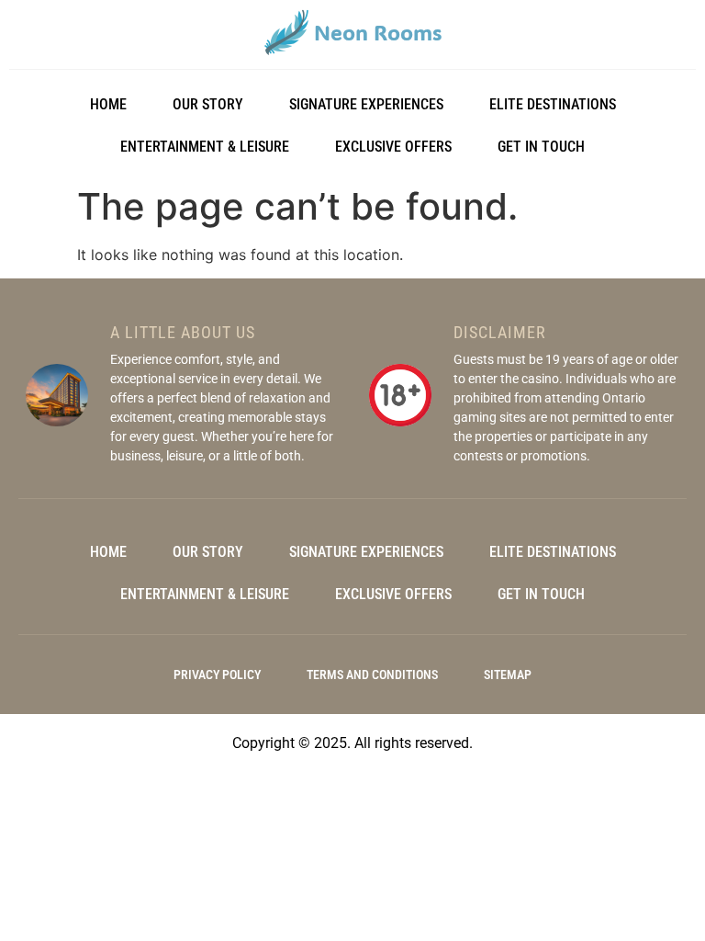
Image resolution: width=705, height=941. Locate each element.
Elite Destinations (552, 104)
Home (108, 104)
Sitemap (508, 674)
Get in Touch (541, 146)
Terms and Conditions (372, 674)
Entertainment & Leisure (204, 146)
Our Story (208, 104)
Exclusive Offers (393, 146)
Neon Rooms (378, 32)
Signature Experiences (366, 104)
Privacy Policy (217, 674)
